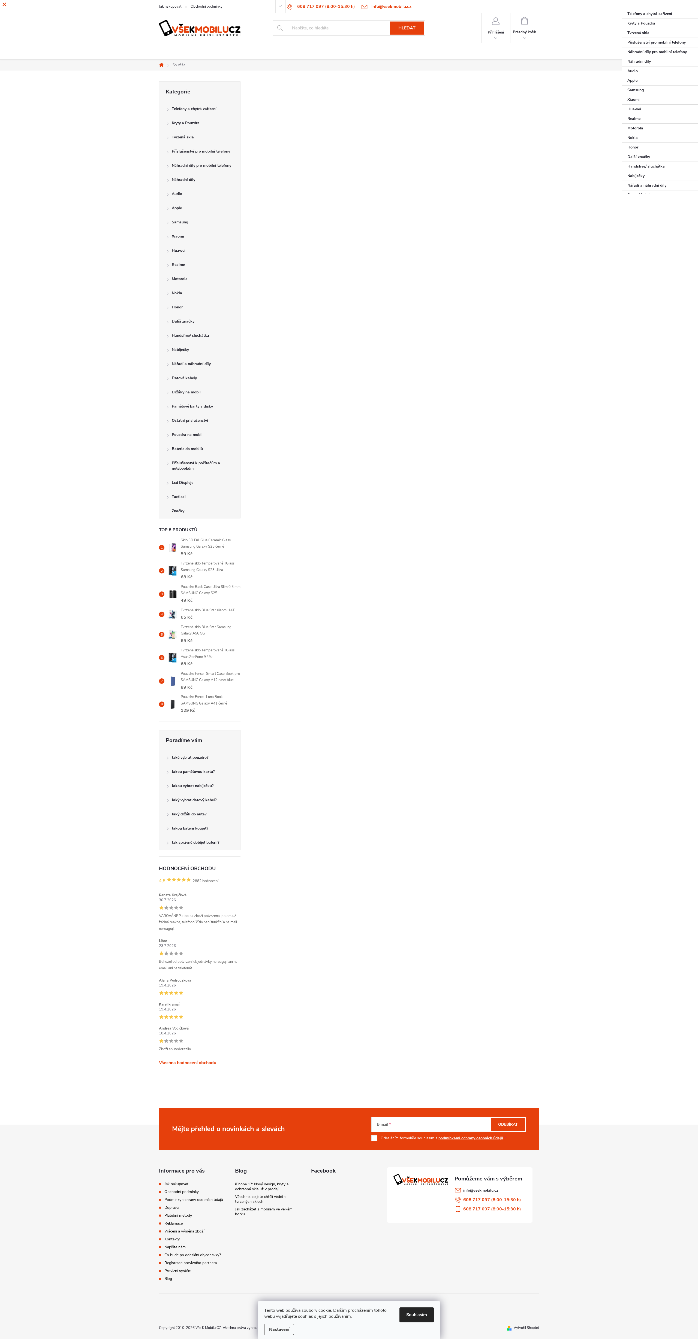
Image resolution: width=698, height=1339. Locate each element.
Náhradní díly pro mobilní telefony (201, 165)
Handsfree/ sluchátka (190, 335)
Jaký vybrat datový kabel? (194, 800)
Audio (177, 193)
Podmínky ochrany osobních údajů (193, 1199)
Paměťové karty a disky (192, 406)
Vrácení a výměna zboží (184, 1231)
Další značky (183, 321)
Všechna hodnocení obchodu (187, 1063)
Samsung (180, 222)
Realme (178, 264)
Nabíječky (180, 349)
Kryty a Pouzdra (186, 123)
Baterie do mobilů (187, 448)
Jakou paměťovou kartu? (193, 771)
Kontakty (172, 1239)
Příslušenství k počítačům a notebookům (196, 465)
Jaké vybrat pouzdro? (190, 757)
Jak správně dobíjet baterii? (195, 842)
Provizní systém (177, 1270)
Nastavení (279, 1329)
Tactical (179, 496)
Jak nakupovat (176, 1183)
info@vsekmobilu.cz (480, 1190)
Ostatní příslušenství (190, 420)
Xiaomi (178, 236)
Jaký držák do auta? (189, 814)
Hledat (407, 28)
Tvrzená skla (183, 137)
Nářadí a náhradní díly (191, 363)
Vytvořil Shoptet (526, 1327)
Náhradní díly (183, 179)
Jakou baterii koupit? (190, 828)
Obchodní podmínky (181, 1191)
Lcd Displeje (182, 482)
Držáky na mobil (186, 392)
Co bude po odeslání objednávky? (192, 1255)
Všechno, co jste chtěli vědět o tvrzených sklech (261, 1199)
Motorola (180, 278)
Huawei (178, 250)
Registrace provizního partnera (190, 1262)
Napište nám (175, 1247)
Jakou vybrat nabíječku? (192, 785)
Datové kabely (184, 378)
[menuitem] (660, 14)
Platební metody (178, 1215)
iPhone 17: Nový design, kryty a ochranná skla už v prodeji (261, 1187)
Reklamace (173, 1223)
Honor (177, 307)
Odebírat (508, 1124)
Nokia (177, 293)
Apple (177, 208)
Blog (168, 1278)
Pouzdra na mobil (187, 434)
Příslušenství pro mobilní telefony (201, 151)
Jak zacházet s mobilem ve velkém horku (264, 1212)
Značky (178, 511)
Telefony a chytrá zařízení (194, 108)
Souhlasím (416, 1315)
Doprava (171, 1207)
